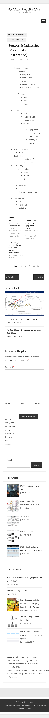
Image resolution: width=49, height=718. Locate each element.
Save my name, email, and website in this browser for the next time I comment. (10, 431)
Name (8, 403)
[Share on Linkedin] (37, 266)
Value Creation (26, 531)
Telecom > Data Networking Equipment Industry (30, 224)
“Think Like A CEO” (28, 516)
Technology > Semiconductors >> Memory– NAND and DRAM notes (15, 247)
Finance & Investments (17, 34)
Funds (21, 152)
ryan (27, 59)
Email (22, 403)
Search (9, 460)
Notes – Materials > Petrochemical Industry (14, 224)
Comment (9, 366)
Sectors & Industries (16, 40)
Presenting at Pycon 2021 (17, 590)
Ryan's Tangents (24, 9)
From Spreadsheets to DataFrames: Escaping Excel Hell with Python (29, 603)
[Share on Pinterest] (33, 266)
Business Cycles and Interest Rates (22, 319)
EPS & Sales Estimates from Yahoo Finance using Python (31, 635)
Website (37, 403)
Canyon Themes (24, 708)
